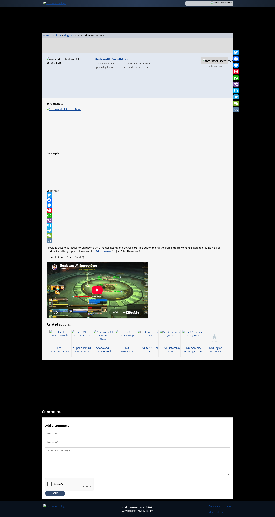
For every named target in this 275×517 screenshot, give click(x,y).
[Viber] (236, 84)
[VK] (236, 109)
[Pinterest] (236, 71)
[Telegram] (236, 97)
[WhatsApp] (236, 78)
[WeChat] (236, 103)
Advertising (129, 511)
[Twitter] (236, 52)
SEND (55, 493)
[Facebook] (236, 59)
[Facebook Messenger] (137, 205)
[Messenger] (236, 65)
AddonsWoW (103, 251)
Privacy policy (144, 511)
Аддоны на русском (220, 506)
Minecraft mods (217, 512)
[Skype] (236, 90)
